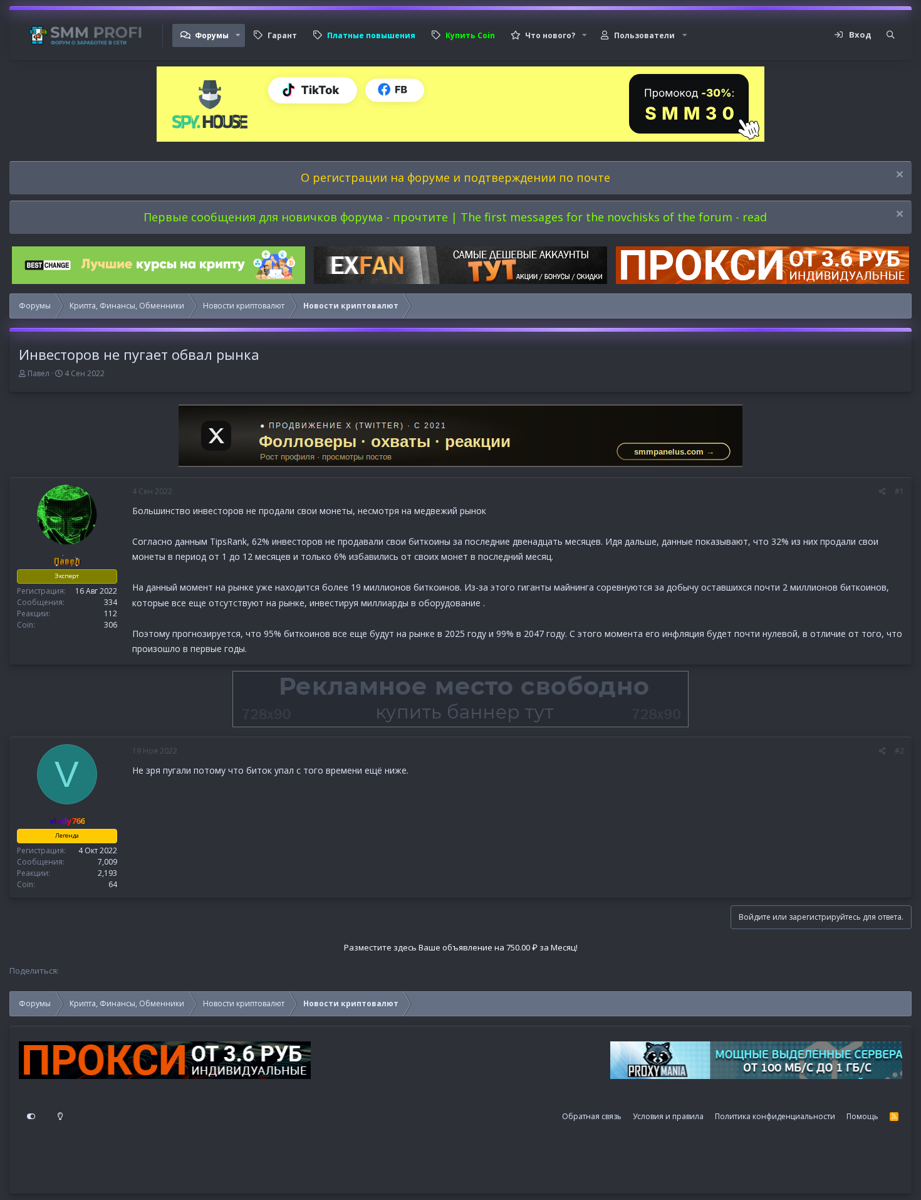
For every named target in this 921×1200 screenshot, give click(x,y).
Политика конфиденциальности (775, 1116)
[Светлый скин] (60, 1116)
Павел (38, 373)
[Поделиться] (882, 491)
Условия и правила (668, 1116)
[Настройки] (31, 1116)
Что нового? (550, 35)
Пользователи (644, 35)
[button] (238, 35)
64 (112, 884)
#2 (899, 750)
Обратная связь (592, 1116)
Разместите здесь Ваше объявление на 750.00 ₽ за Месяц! (461, 947)
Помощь (862, 1116)
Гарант (282, 35)
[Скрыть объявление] (898, 175)
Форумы (212, 35)
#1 (899, 491)
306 (110, 624)
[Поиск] (890, 35)
